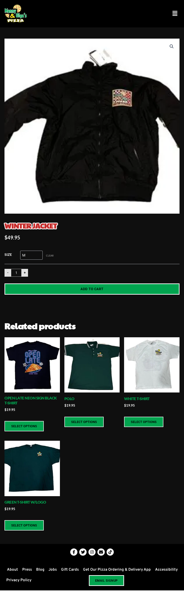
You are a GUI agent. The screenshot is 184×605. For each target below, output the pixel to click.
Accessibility (166, 569)
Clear (50, 255)
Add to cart (92, 289)
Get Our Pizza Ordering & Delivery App (117, 569)
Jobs (52, 569)
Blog (40, 569)
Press (27, 569)
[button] (175, 14)
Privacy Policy (18, 580)
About (12, 569)
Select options (24, 426)
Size (8, 254)
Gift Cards (70, 569)
